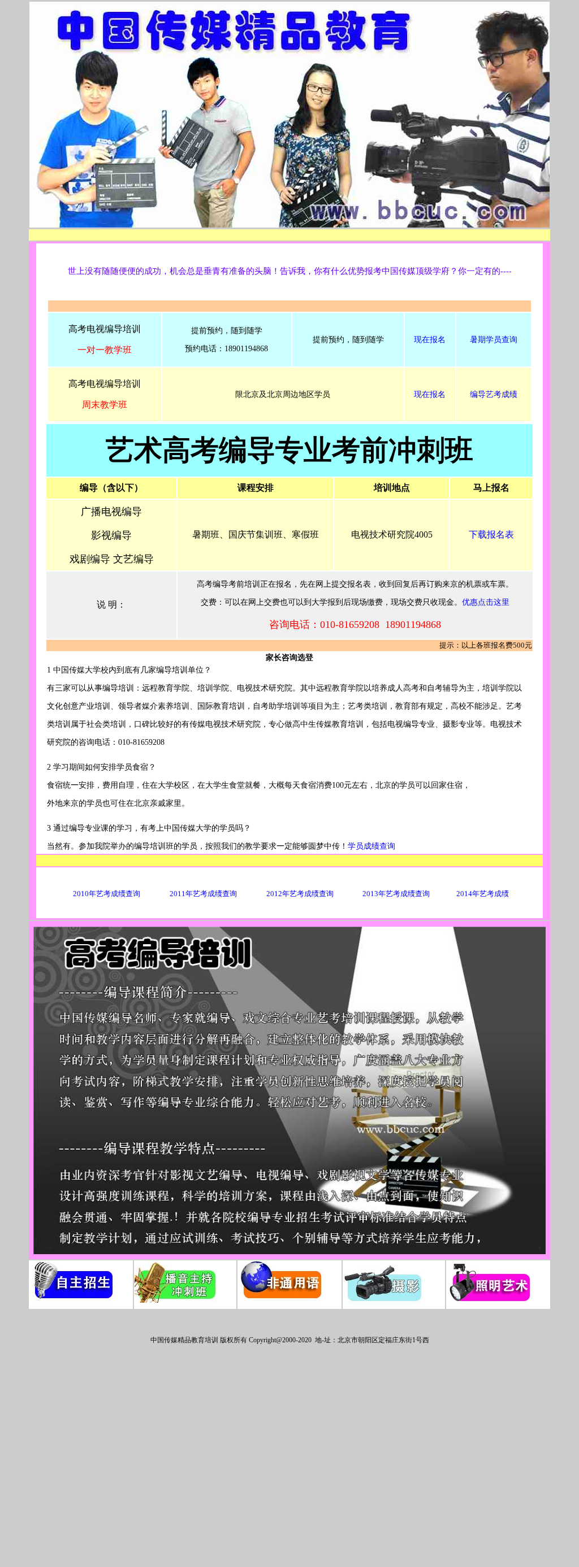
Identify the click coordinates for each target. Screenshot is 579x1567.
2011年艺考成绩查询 (203, 893)
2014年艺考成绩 (482, 893)
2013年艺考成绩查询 (396, 893)
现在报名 (430, 339)
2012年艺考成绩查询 (300, 893)
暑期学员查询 (493, 339)
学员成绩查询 (371, 846)
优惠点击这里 (485, 602)
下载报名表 (491, 534)
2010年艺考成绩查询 (106, 893)
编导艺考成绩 (493, 394)
